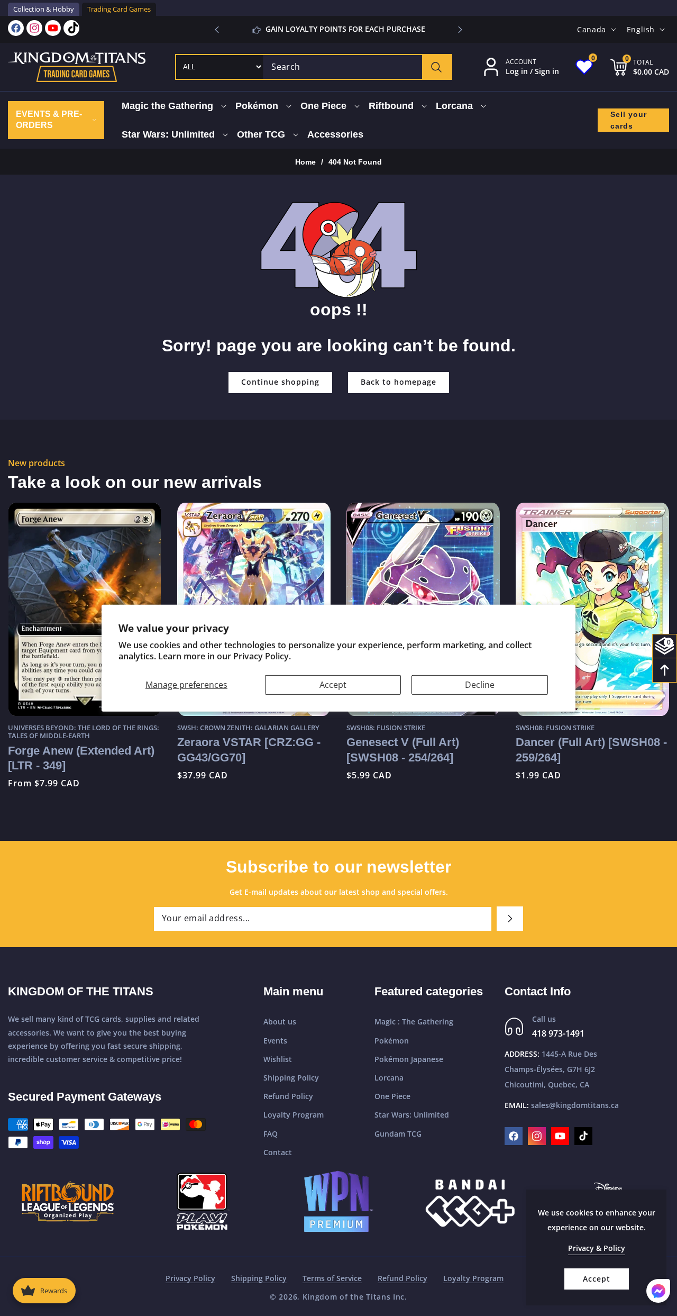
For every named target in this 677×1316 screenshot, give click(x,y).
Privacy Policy (190, 1278)
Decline (480, 684)
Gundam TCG (398, 1134)
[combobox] (357, 67)
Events (275, 1041)
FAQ (270, 1134)
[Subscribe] (510, 918)
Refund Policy (288, 1096)
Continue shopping (280, 382)
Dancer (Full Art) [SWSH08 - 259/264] (468, 750)
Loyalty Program (293, 1115)
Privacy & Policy (596, 1248)
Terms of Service (332, 1278)
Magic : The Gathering (413, 1022)
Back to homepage (398, 382)
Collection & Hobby (43, 9)
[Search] (436, 67)
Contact (277, 1152)
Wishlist (277, 1059)
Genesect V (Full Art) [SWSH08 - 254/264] (279, 750)
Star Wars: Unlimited (411, 1115)
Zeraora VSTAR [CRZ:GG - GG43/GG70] (125, 750)
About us (279, 1022)
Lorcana (389, 1078)
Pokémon (391, 1041)
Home (305, 162)
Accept (332, 684)
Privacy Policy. (262, 656)
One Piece (392, 1096)
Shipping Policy (291, 1078)
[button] (460, 29)
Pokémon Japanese (408, 1059)
